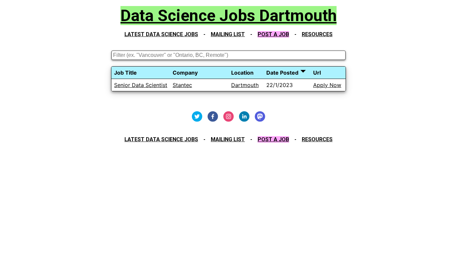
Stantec (182, 85)
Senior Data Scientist (140, 85)
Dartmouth (245, 85)
